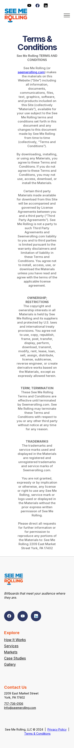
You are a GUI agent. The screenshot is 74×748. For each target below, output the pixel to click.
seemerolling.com (31, 72)
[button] (65, 15)
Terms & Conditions (37, 733)
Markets (10, 652)
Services (11, 646)
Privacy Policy (57, 729)
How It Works (15, 640)
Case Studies (15, 658)
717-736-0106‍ (13, 703)
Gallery (10, 664)
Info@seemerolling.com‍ (20, 707)
